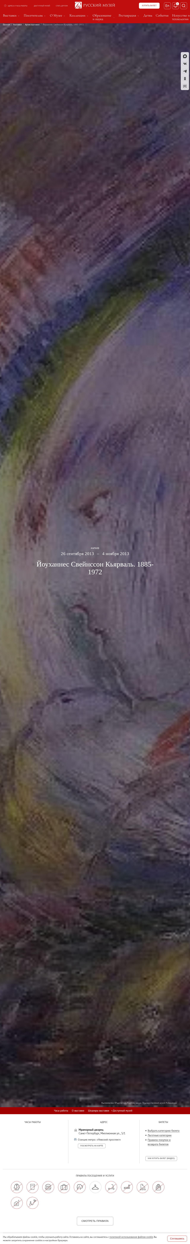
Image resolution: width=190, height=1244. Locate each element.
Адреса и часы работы (17, 6)
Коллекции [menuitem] (79, 15)
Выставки (17, 24)
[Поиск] (183, 5)
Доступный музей (42, 6)
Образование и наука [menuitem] (104, 17)
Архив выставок (32, 24)
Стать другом (62, 6)
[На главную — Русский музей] (95, 6)
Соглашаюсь (177, 1238)
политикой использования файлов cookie (131, 1236)
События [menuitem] (162, 15)
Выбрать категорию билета (163, 1130)
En (167, 5)
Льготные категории (159, 1135)
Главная (6, 24)
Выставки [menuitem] (11, 15)
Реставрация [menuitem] (129, 15)
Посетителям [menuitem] (35, 15)
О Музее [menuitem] (58, 15)
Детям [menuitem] (147, 15)
